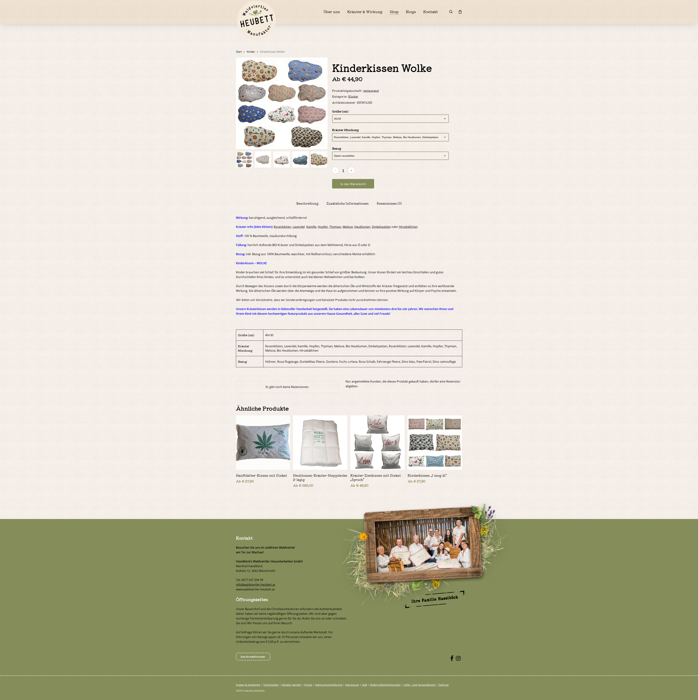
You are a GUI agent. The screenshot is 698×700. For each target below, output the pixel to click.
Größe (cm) (340, 111)
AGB (364, 685)
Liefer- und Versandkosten (420, 685)
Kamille (311, 227)
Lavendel (299, 227)
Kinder (251, 51)
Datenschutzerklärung (328, 685)
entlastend (371, 90)
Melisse (348, 227)
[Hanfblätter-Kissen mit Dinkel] (263, 442)
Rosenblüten (282, 227)
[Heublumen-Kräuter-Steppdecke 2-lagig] (320, 442)
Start (239, 51)
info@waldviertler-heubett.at (255, 585)
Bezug (336, 148)
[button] (253, 656)
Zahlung (444, 685)
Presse (308, 685)
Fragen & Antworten (248, 685)
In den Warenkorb (353, 184)
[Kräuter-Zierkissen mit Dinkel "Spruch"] (377, 442)
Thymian (335, 227)
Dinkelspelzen (381, 227)
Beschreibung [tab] (307, 203)
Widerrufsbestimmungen (385, 685)
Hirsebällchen (408, 227)
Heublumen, (362, 227)
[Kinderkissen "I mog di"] (435, 442)
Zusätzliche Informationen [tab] (347, 203)
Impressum (352, 685)
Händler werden (291, 685)
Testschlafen (271, 685)
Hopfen (323, 227)
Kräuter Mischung (345, 130)
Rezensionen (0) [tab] (389, 203)
